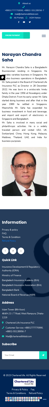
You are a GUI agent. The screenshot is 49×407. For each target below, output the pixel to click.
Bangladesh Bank (10, 290)
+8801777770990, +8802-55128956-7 (24, 10)
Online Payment (12, 35)
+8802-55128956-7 (16, 331)
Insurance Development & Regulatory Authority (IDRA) (21, 268)
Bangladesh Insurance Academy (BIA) (20, 280)
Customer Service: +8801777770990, (24, 327)
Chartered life (18, 375)
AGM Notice (35, 17)
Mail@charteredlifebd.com (19, 336)
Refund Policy (9, 240)
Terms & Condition (11, 237)
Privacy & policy (10, 229)
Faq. (33, 389)
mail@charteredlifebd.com (26, 14)
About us (26, 3)
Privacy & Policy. (20, 389)
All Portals (19, 17)
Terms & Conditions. (16, 393)
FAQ (4, 233)
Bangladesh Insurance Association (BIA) (22, 285)
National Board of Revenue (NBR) (18, 294)
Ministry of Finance (11, 275)
